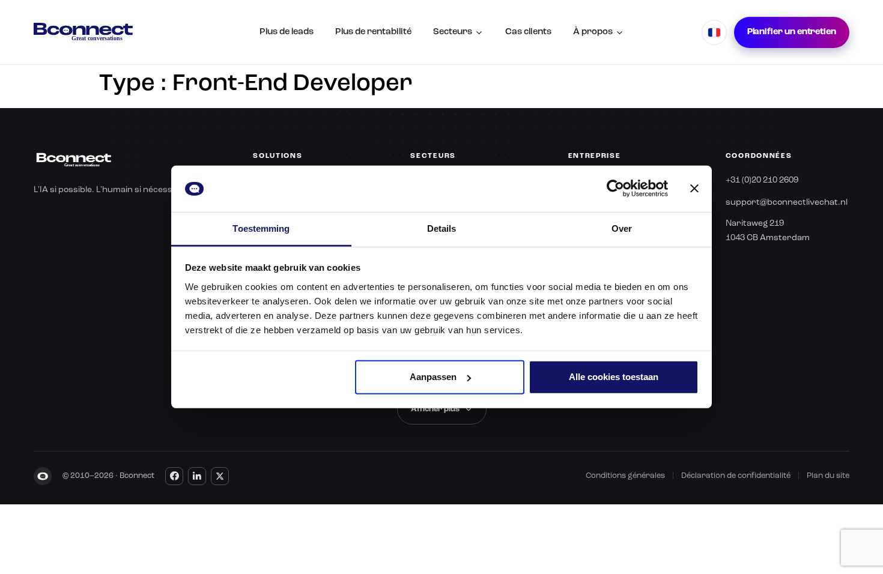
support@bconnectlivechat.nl (787, 202)
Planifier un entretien (791, 32)
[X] (220, 476)
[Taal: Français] (714, 32)
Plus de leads (286, 32)
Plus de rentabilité (373, 32)
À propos (593, 32)
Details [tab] (442, 228)
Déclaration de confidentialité (735, 476)
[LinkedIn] (197, 476)
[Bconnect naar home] (83, 32)
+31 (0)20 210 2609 (762, 180)
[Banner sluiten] (694, 188)
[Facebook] (174, 476)
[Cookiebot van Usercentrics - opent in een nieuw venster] (615, 189)
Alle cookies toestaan (613, 377)
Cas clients (528, 32)
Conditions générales (625, 476)
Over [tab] (621, 228)
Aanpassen (433, 377)
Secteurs (452, 32)
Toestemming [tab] (261, 228)
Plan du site (828, 476)
